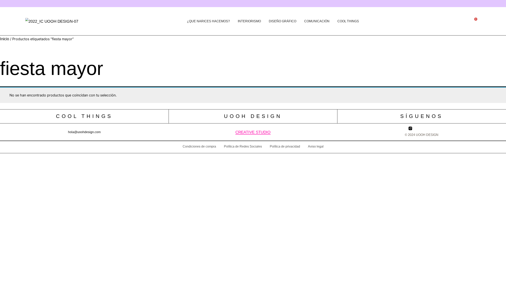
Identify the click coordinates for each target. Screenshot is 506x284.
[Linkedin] (253, 3)
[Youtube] (299, 3)
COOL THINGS (348, 21)
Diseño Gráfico (282, 21)
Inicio (4, 39)
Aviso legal (316, 146)
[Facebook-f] (276, 3)
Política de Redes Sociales (243, 146)
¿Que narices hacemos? (208, 21)
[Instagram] (230, 3)
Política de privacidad (285, 146)
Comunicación (316, 21)
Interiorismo (249, 21)
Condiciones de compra (199, 146)
